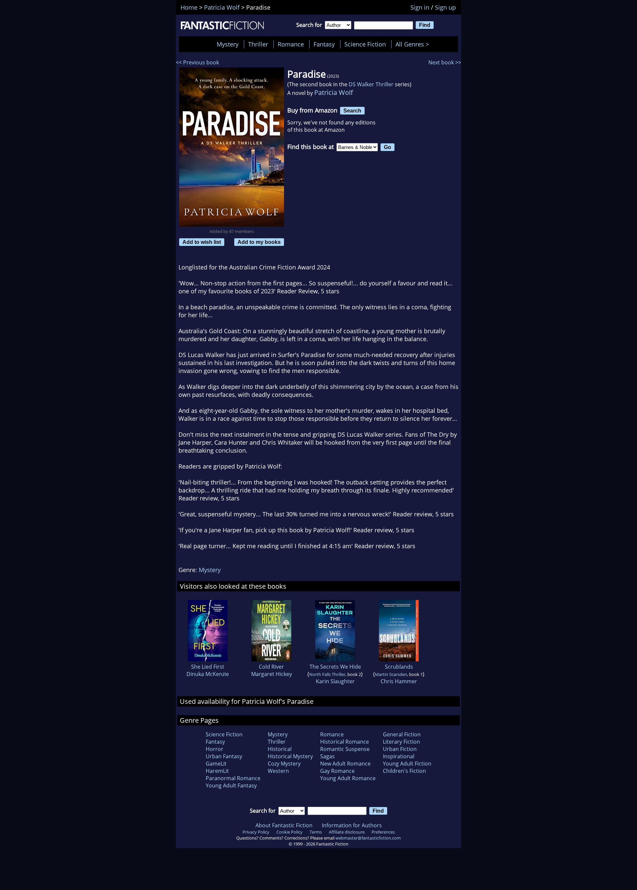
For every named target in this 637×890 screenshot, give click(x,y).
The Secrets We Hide (335, 666)
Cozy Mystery (284, 763)
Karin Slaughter (335, 681)
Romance (291, 44)
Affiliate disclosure (347, 832)
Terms (316, 832)
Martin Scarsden (391, 674)
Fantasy (324, 44)
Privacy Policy (256, 832)
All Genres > (413, 44)
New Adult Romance (345, 763)
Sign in (419, 7)
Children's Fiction (404, 771)
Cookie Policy (289, 832)
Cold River (271, 666)
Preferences (383, 832)
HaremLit (217, 771)
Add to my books (259, 242)
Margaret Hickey (271, 674)
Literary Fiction (401, 741)
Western (278, 771)
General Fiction (402, 734)
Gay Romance (337, 771)
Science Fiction (365, 44)
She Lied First (207, 666)
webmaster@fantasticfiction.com (368, 838)
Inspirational (398, 756)
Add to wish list (201, 242)
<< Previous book (197, 62)
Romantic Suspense (345, 749)
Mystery (228, 44)
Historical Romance (344, 741)
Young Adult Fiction (407, 763)
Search (352, 110)
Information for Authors (352, 825)
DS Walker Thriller (371, 84)
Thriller (258, 44)
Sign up (445, 7)
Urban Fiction (400, 749)
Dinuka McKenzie (207, 674)
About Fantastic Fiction (284, 825)
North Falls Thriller (327, 674)
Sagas (327, 756)
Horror (214, 749)
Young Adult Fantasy (231, 785)
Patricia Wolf (333, 92)
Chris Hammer (399, 681)
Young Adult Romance (348, 778)
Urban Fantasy (224, 756)
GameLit (216, 763)
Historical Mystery (290, 756)
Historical (280, 749)
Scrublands (399, 666)
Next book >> (444, 62)
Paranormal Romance (233, 778)
